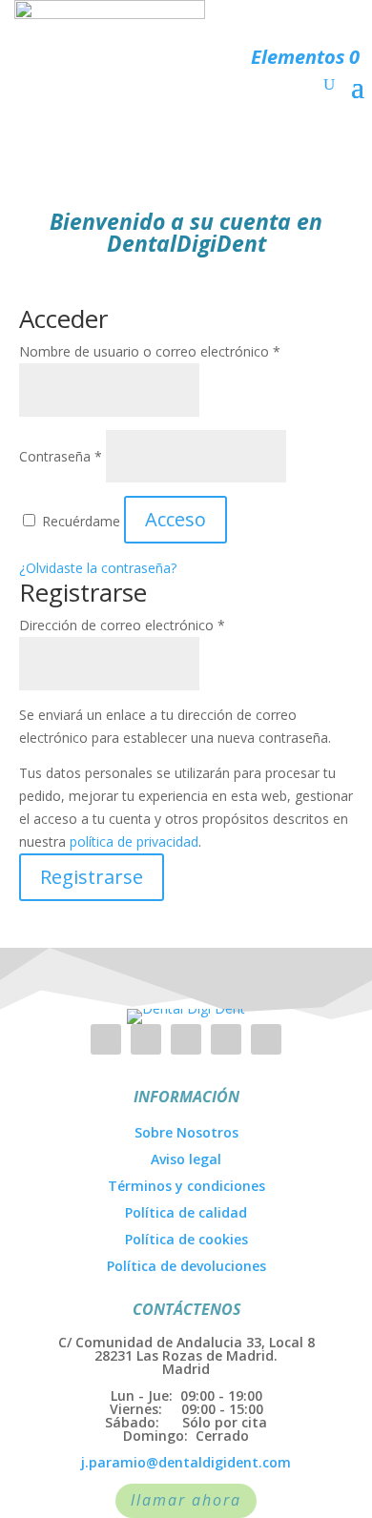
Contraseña (60, 456)
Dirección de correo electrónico (122, 625)
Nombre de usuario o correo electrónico (149, 351)
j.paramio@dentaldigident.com (186, 1462)
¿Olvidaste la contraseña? (97, 568)
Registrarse (91, 877)
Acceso (175, 519)
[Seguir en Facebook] (146, 1039)
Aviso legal (186, 1159)
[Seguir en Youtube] (226, 1039)
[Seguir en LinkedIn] (186, 1039)
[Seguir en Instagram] (106, 1039)
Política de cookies (186, 1239)
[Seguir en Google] (266, 1039)
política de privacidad (134, 841)
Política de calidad (186, 1212)
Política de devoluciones (186, 1266)
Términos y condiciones (186, 1186)
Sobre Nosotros (186, 1132)
